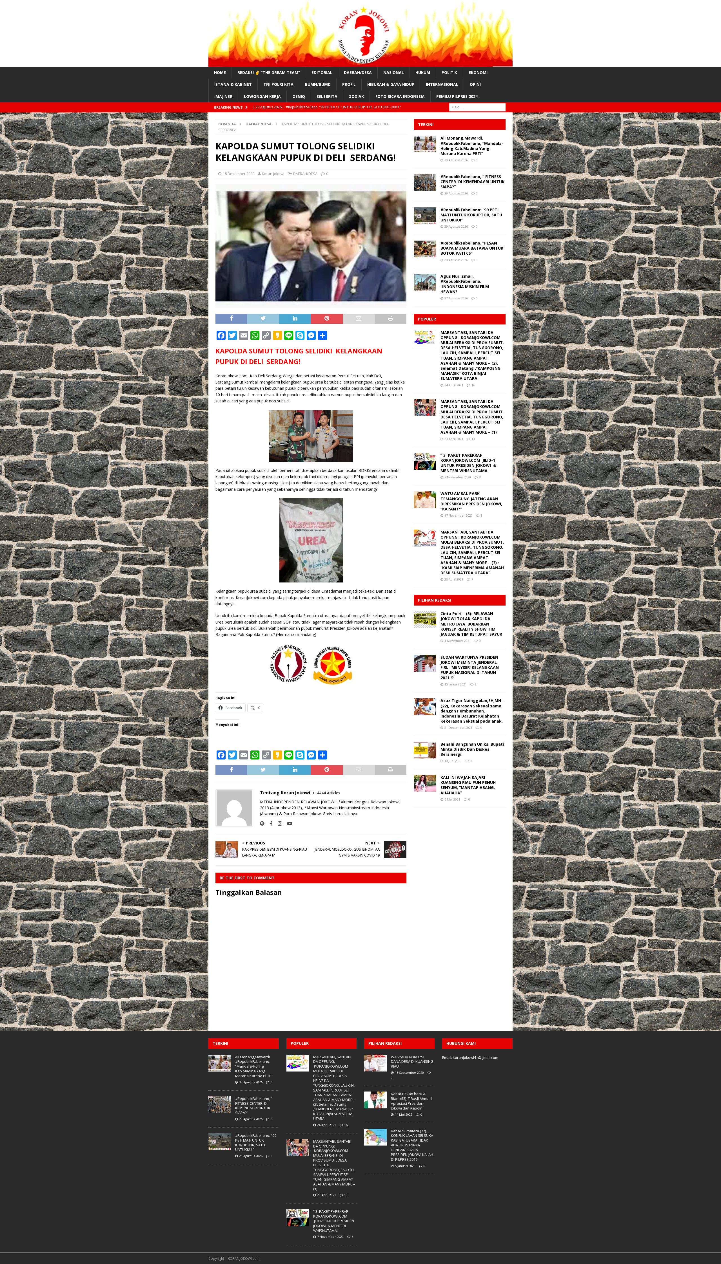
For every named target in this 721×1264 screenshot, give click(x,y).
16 (473, 385)
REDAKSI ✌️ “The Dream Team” (268, 72)
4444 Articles (328, 792)
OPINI (475, 84)
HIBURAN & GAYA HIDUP (390, 84)
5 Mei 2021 (452, 799)
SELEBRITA (327, 96)
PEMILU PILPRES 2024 (457, 96)
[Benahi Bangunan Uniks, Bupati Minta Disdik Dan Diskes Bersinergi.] (425, 750)
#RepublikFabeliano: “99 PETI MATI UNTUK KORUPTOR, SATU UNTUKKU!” (471, 215)
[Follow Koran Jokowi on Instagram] (277, 823)
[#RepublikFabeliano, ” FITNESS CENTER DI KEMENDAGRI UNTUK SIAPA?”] (425, 182)
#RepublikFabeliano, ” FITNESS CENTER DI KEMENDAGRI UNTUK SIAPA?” (472, 181)
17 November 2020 (458, 515)
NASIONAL (393, 72)
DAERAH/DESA (358, 72)
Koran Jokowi (273, 173)
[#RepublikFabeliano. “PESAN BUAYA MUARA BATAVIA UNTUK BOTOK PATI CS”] (425, 249)
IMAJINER (223, 96)
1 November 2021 (457, 640)
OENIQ (298, 96)
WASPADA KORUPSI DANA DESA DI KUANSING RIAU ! (412, 1061)
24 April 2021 (453, 385)
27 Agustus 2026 (456, 298)
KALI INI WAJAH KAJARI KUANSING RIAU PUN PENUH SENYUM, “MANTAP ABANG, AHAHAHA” (468, 785)
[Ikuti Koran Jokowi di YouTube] (287, 823)
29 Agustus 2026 (456, 193)
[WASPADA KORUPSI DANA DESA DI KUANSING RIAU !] (375, 1063)
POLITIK (449, 72)
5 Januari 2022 (405, 1166)
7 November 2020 (457, 477)
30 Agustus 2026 (456, 160)
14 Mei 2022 (403, 1114)
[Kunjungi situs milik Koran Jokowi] (262, 823)
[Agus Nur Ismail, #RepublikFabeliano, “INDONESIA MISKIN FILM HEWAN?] (425, 282)
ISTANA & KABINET (233, 84)
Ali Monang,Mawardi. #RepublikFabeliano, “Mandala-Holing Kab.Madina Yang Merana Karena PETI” (471, 145)
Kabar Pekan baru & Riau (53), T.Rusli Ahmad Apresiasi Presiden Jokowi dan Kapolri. (411, 1101)
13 (473, 439)
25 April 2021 (453, 579)
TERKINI (425, 124)
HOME (220, 72)
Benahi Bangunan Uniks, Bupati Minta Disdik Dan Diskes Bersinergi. (472, 749)
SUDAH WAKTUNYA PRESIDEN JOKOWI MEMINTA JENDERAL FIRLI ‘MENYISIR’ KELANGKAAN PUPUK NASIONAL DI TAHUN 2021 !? (469, 667)
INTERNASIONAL (442, 84)
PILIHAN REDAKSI (434, 600)
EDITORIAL (321, 72)
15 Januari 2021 (455, 684)
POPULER (427, 319)
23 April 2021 (453, 439)
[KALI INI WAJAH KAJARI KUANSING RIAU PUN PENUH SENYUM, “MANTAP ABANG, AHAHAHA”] (425, 783)
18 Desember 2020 (238, 173)
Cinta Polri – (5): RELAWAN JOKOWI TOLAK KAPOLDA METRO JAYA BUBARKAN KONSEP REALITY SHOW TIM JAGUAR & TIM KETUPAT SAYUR (471, 624)
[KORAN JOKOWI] (360, 63)
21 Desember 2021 (458, 727)
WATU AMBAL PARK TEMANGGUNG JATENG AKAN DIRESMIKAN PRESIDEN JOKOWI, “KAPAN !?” (471, 501)
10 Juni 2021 (453, 761)
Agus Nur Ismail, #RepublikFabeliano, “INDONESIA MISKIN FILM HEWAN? (464, 284)
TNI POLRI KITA (278, 84)
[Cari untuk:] (477, 106)
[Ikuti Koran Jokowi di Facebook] (268, 823)
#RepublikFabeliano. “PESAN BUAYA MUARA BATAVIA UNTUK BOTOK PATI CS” (471, 248)
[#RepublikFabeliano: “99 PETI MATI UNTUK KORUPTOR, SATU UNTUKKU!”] (425, 215)
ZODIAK (356, 96)
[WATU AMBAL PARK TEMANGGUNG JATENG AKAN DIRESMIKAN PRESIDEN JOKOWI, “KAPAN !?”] (425, 499)
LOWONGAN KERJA (262, 96)
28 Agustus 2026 (456, 260)
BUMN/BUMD (318, 84)
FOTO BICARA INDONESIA (400, 96)
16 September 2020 (409, 1072)
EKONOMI (478, 72)
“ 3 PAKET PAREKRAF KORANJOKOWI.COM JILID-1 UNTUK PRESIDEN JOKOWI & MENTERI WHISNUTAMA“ (468, 462)
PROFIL (349, 84)
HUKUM (422, 72)
